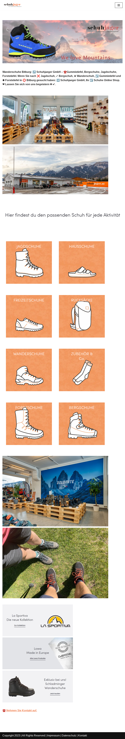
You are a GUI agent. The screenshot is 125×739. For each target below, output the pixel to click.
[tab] (20, 228)
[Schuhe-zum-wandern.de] (12, 5)
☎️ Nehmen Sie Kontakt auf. (19, 710)
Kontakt (82, 735)
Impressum (53, 735)
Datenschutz (69, 735)
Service (49, 228)
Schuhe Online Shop (20, 228)
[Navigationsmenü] (119, 5)
